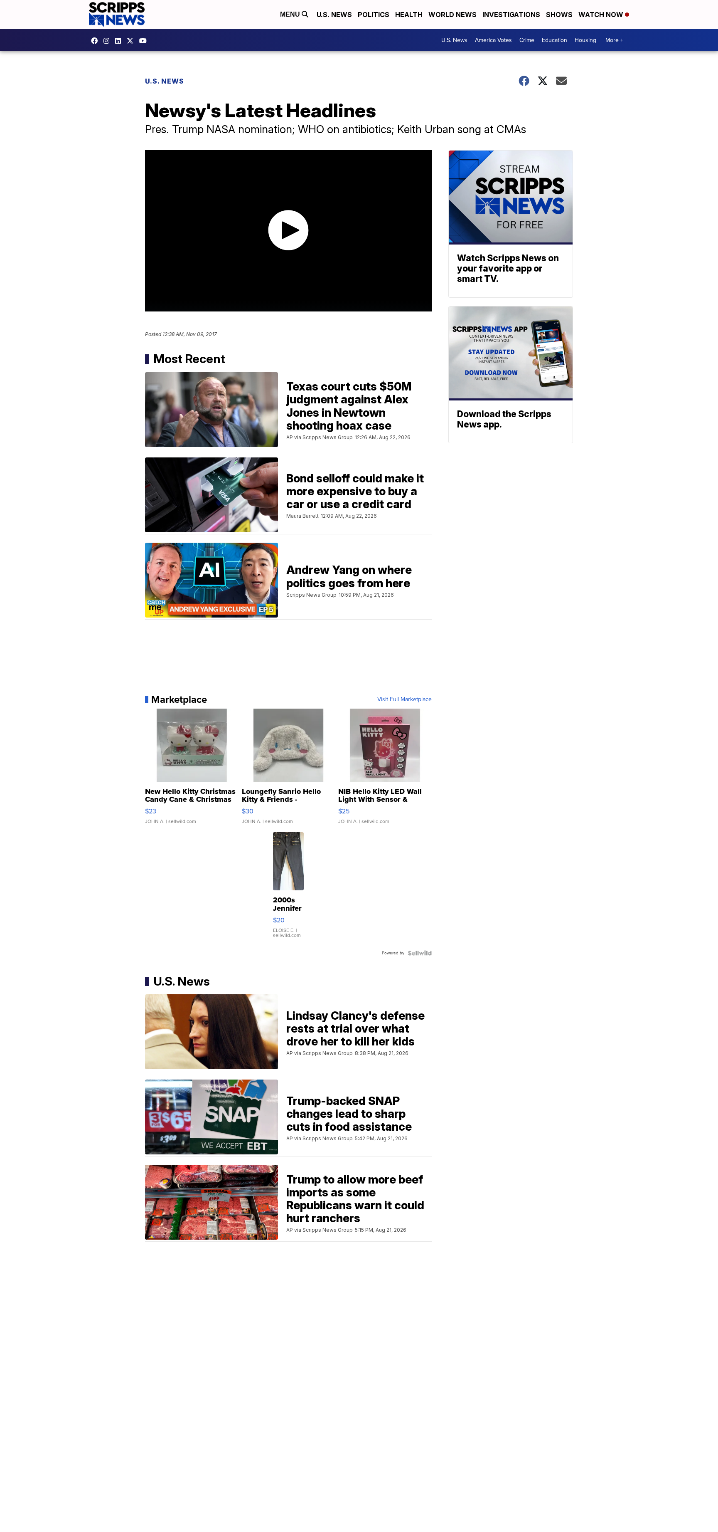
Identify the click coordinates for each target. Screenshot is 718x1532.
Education (554, 40)
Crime (526, 40)
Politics (373, 14)
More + (614, 40)
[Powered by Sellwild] (420, 953)
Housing (585, 40)
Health (409, 14)
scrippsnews (96, 40)
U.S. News (334, 14)
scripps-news (120, 40)
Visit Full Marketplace (404, 699)
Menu (291, 14)
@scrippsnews (145, 40)
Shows (559, 14)
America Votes (493, 40)
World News (452, 14)
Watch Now (601, 14)
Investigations (511, 14)
